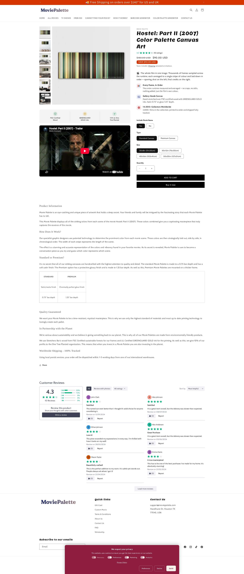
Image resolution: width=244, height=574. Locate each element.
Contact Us (99, 523)
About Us (99, 519)
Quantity (140, 163)
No (150, 126)
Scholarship (99, 532)
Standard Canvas (146, 138)
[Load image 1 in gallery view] (45, 32)
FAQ (96, 527)
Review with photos (102, 388)
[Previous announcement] (40, 2)
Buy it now (171, 185)
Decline (159, 568)
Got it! (171, 568)
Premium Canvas (168, 138)
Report (100, 418)
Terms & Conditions (103, 514)
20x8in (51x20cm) (147, 150)
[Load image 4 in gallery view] (45, 72)
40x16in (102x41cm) (148, 156)
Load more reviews (145, 489)
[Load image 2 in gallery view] (45, 46)
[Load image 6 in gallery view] (45, 99)
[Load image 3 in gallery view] (45, 59)
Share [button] (44, 365)
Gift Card (98, 505)
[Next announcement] (204, 2)
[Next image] (125, 65)
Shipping (151, 66)
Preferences (146, 568)
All (89, 388)
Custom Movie (101, 510)
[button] (191, 10)
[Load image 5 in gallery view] (45, 85)
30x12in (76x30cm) (170, 150)
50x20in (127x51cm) (172, 156)
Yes (140, 126)
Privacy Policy (122, 562)
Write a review (61, 415)
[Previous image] (56, 65)
